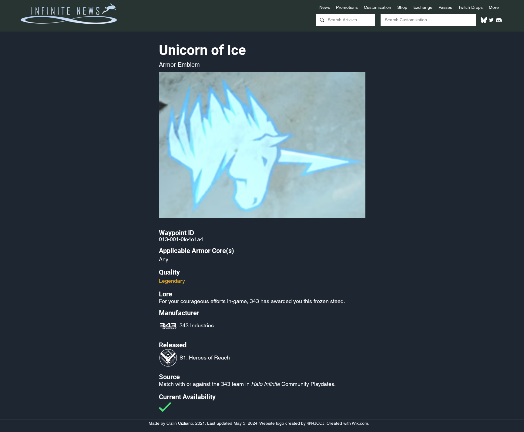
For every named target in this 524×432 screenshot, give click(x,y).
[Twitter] (491, 20)
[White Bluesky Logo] (484, 20)
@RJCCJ (315, 423)
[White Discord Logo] (499, 20)
